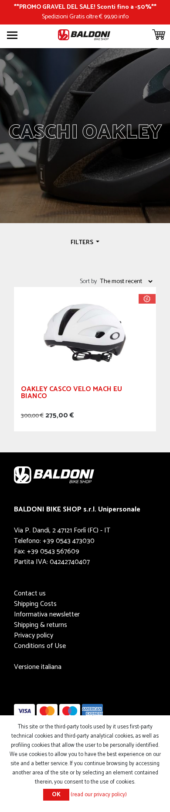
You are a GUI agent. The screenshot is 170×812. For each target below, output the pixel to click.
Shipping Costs (35, 604)
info (124, 16)
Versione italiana (37, 667)
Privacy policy (33, 635)
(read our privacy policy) (99, 795)
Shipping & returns (40, 625)
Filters (83, 242)
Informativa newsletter (47, 614)
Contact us (30, 593)
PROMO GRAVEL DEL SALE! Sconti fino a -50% (85, 7)
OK (56, 795)
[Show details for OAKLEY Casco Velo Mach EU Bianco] (85, 333)
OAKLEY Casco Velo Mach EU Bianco (71, 394)
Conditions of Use (40, 646)
